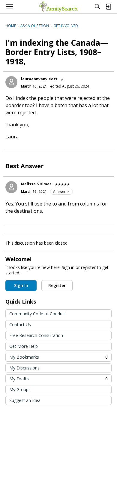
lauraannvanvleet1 (39, 79)
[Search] (97, 6)
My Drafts (58, 379)
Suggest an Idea (24, 400)
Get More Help (23, 346)
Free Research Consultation (36, 335)
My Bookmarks (58, 357)
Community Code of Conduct (37, 314)
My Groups (20, 389)
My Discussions (24, 368)
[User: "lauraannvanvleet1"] (11, 82)
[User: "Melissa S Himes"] (11, 187)
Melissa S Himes (36, 184)
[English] (58, 6)
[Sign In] (108, 6)
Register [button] (57, 285)
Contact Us (20, 324)
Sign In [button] (21, 285)
